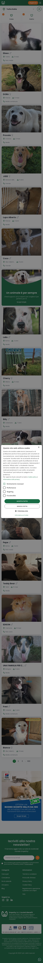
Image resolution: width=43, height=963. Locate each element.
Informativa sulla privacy (11, 479)
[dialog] (21, 481)
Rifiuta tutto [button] (22, 506)
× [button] (38, 447)
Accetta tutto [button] (22, 501)
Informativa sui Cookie (21, 515)
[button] (21, 511)
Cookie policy (32, 477)
